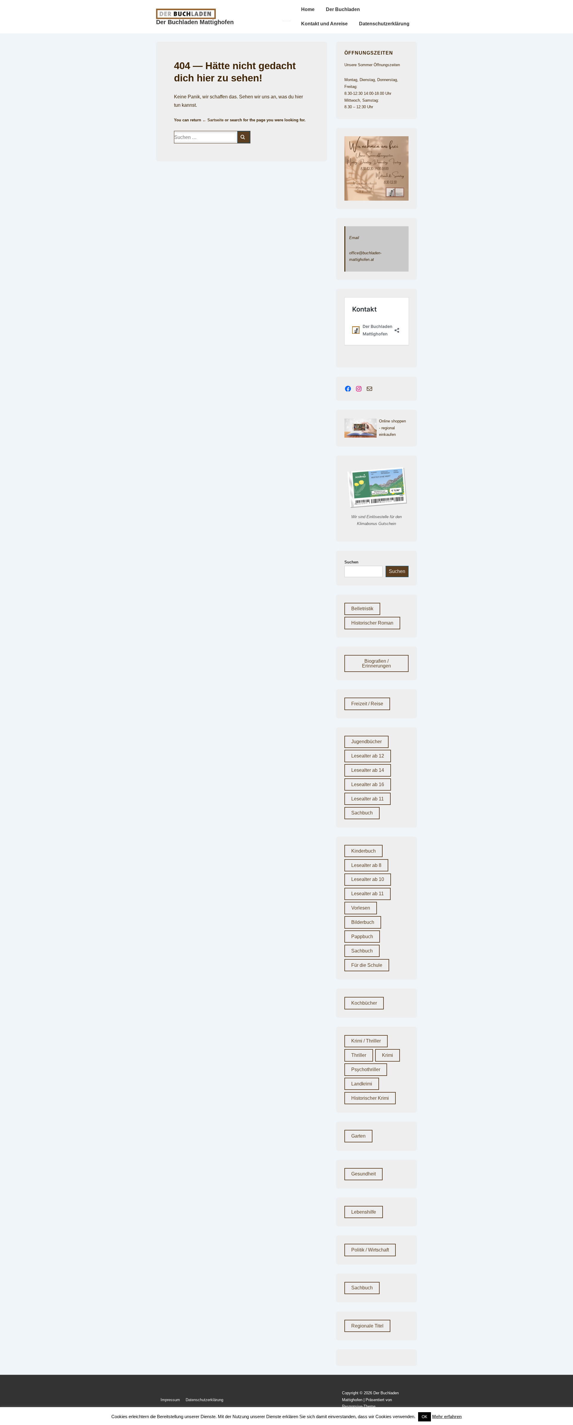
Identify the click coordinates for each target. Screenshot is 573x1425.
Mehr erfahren (447, 1416)
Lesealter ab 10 (367, 879)
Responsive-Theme (358, 1406)
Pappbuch (362, 936)
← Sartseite (213, 120)
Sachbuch (362, 812)
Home (308, 9)
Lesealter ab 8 (366, 865)
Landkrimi (361, 1083)
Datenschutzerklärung (384, 23)
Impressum (170, 1400)
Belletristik (362, 608)
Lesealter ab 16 (367, 784)
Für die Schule (366, 965)
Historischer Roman (372, 622)
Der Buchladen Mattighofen (195, 22)
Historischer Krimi (370, 1098)
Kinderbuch (363, 851)
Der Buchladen (343, 9)
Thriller (358, 1055)
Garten (358, 1136)
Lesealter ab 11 (367, 798)
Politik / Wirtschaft (370, 1249)
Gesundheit (363, 1173)
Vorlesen (360, 907)
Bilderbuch (362, 922)
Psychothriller (365, 1069)
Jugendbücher (366, 741)
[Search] (243, 137)
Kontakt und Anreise (324, 23)
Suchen (351, 562)
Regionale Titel (367, 1325)
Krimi (387, 1055)
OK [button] (424, 1417)
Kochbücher (364, 1003)
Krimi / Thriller (366, 1040)
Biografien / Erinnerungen (376, 663)
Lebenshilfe (363, 1212)
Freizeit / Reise (367, 703)
